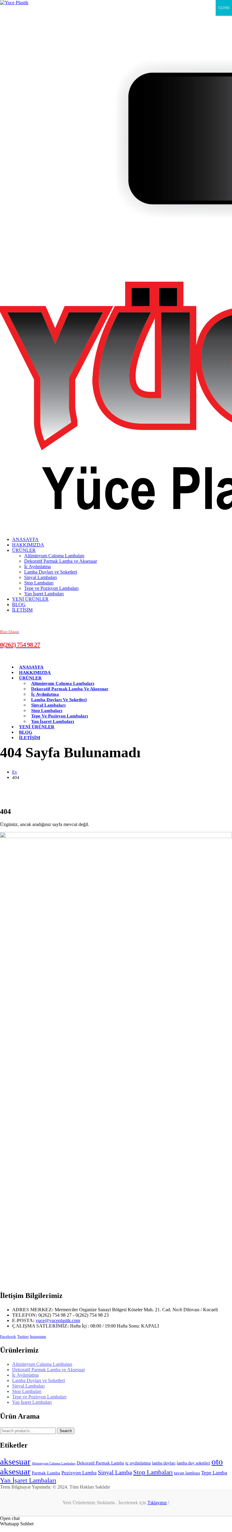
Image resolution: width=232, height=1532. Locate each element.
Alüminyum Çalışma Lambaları (54, 555)
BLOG (19, 604)
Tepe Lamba (214, 1473)
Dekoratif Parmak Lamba (100, 1463)
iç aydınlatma (138, 1463)
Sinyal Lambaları (40, 577)
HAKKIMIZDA (28, 544)
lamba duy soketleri (193, 1463)
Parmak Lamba (46, 1472)
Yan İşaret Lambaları (44, 593)
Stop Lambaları (38, 582)
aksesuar (15, 1461)
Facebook (8, 1336)
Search (66, 1431)
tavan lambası (187, 1472)
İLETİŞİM (22, 609)
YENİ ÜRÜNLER (30, 599)
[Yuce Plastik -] (14, 2)
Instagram (38, 1336)
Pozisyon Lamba (79, 1473)
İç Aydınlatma (37, 566)
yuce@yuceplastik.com (58, 1320)
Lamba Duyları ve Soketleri (50, 571)
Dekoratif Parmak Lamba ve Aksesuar (60, 561)
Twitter (23, 1336)
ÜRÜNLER (24, 550)
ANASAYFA (25, 539)
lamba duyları (164, 1463)
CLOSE (224, 8)
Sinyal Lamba (115, 1472)
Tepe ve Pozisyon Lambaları (51, 588)
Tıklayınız (157, 1502)
